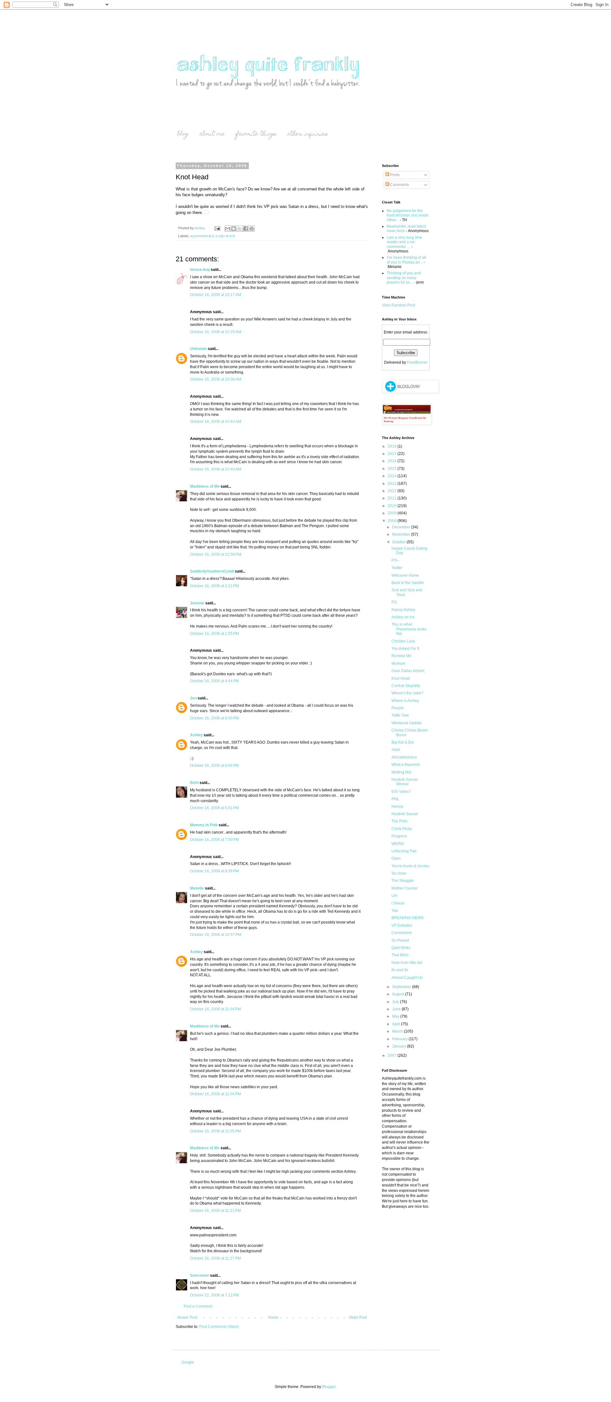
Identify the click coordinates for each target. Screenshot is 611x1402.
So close (398, 873)
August (398, 994)
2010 (392, 506)
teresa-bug (200, 269)
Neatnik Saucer (404, 814)
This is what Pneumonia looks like (408, 629)
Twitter (397, 568)
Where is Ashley (405, 700)
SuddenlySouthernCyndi (212, 571)
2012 (392, 491)
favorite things (256, 134)
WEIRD (397, 844)
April (396, 1024)
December (401, 527)
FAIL (395, 799)
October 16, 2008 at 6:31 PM (214, 808)
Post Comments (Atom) (219, 1326)
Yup (394, 910)
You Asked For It (405, 648)
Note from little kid (406, 962)
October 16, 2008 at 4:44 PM (214, 681)
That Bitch (400, 955)
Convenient (401, 933)
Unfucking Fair (404, 851)
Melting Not (401, 772)
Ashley (196, 735)
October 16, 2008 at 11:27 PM (215, 1258)
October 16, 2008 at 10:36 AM (215, 379)
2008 (392, 521)
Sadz (395, 749)
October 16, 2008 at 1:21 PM (214, 586)
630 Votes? (401, 791)
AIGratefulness (404, 757)
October (399, 542)
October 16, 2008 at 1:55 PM (214, 633)
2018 (392, 446)
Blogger (328, 1387)
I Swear (397, 903)
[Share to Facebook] (245, 228)
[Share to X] (239, 228)
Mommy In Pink (204, 825)
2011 (392, 498)
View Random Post (398, 305)
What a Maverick (405, 764)
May (396, 1016)
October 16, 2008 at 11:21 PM (215, 1210)
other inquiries (307, 134)
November (401, 534)
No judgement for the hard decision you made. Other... (408, 215)
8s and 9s (399, 970)
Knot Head (400, 678)
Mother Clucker (404, 888)
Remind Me (401, 656)
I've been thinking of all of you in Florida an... (406, 259)
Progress (399, 836)
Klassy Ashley (403, 610)
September (402, 987)
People (397, 708)
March (398, 1031)
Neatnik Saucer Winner (404, 781)
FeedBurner (417, 362)
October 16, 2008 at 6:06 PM (214, 765)
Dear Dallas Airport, (408, 671)
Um (394, 895)
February (400, 1039)
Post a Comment (198, 1306)
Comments (399, 184)
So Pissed (400, 940)
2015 (392, 468)
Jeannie (197, 603)
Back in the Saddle (407, 583)
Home (273, 1317)
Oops (396, 858)
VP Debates (401, 925)
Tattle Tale (400, 715)
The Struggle (402, 880)
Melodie (197, 888)
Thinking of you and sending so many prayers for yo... (404, 278)
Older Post (358, 1317)
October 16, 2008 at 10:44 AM (215, 421)
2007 (392, 1055)
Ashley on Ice (403, 617)
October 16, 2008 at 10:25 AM (215, 332)
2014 (392, 476)
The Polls (399, 821)
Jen (193, 698)
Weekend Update (406, 723)
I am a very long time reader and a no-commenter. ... (404, 242)
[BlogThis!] (233, 228)
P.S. (394, 602)
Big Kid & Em (402, 742)
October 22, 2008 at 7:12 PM (214, 1295)
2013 (392, 483)
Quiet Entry (401, 947)
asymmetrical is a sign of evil (212, 236)
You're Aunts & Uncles (410, 866)
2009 (392, 513)
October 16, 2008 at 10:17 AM (215, 294)
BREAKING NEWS (407, 918)
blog (183, 134)
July (396, 1002)
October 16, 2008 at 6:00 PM (214, 718)
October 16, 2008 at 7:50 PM (214, 839)
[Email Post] (217, 228)
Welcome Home (405, 575)
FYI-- (395, 560)
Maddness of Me (205, 486)
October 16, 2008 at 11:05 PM (215, 1131)
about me (212, 134)
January (399, 1046)
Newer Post (187, 1317)
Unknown (198, 349)
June (397, 1009)
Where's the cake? (407, 693)
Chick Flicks (401, 829)
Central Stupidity (405, 686)
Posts (394, 175)
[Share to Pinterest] (252, 228)
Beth (194, 782)
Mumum (398, 663)
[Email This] (227, 228)
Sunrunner (199, 1275)
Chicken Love (403, 641)
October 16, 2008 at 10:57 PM (215, 934)
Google (187, 1362)
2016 (392, 461)
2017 (392, 453)
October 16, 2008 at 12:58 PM (215, 554)
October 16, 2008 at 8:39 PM (214, 871)
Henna (397, 806)
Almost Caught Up (407, 977)
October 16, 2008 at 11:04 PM (215, 1009)
